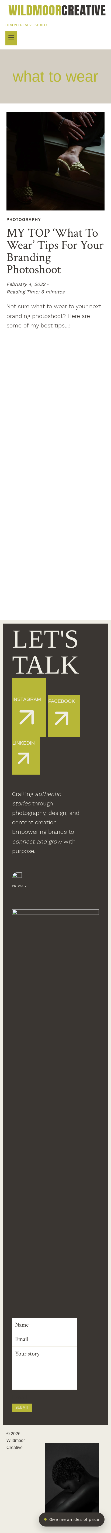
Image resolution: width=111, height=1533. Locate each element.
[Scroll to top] (103, 1383)
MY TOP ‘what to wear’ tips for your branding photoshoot (55, 251)
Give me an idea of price (74, 1519)
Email (19, 1397)
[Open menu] (11, 38)
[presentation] (55, 161)
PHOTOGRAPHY (23, 219)
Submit (22, 1407)
